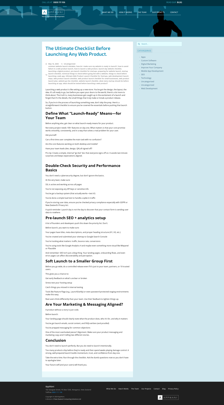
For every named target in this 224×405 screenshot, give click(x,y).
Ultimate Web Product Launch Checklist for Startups (87, 76)
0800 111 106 (59, 2)
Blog (179, 2)
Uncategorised (147, 81)
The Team (142, 12)
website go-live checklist (68, 81)
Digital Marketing (148, 64)
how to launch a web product (86, 69)
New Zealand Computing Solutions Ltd (67, 399)
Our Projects (158, 12)
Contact (174, 12)
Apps (143, 57)
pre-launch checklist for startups (84, 71)
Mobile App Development (152, 71)
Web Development (149, 88)
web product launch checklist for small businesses (98, 78)
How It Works (125, 12)
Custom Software (148, 60)
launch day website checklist (110, 69)
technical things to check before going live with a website (85, 74)
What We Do (107, 12)
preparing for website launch (109, 71)
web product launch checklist (65, 78)
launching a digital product (59, 71)
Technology (146, 78)
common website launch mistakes (61, 66)
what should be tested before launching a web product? (85, 83)
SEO (143, 74)
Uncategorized (69, 64)
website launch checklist (88, 81)
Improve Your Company (151, 67)
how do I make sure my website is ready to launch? (96, 66)
